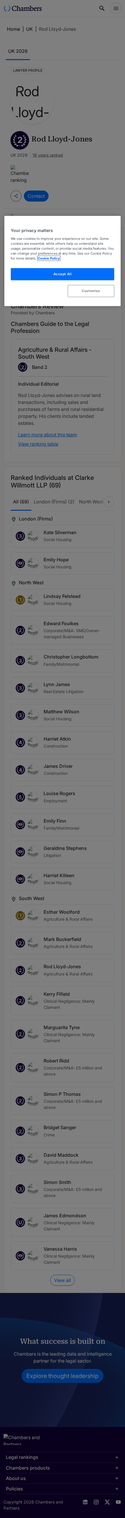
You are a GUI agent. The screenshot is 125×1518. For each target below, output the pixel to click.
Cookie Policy (49, 258)
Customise (91, 291)
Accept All (62, 274)
